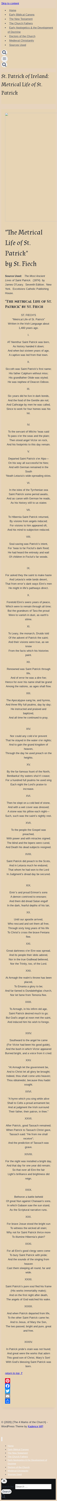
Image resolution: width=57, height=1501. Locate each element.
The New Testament (21, 19)
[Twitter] (28, 1391)
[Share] (28, 1401)
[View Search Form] (4, 52)
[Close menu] (1, 1439)
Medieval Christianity (21, 40)
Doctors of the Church (22, 36)
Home (12, 10)
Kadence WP (35, 1426)
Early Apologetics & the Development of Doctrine (30, 30)
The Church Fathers (21, 23)
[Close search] (4, 1481)
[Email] (28, 1396)
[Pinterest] (28, 1380)
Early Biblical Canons (22, 14)
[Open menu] (4, 59)
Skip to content (10, 3)
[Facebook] (28, 1385)
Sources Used (17, 45)
